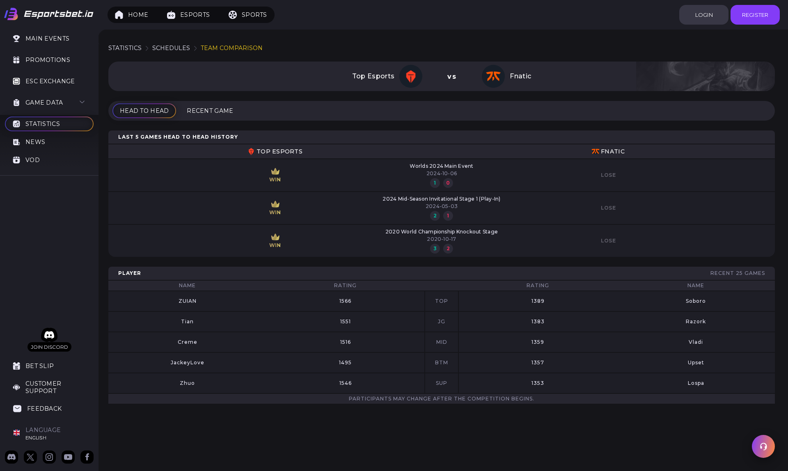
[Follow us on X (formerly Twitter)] (30, 457)
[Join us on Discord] (11, 457)
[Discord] (49, 335)
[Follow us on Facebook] (87, 457)
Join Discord (49, 347)
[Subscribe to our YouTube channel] (68, 457)
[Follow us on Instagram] (49, 457)
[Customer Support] (763, 446)
